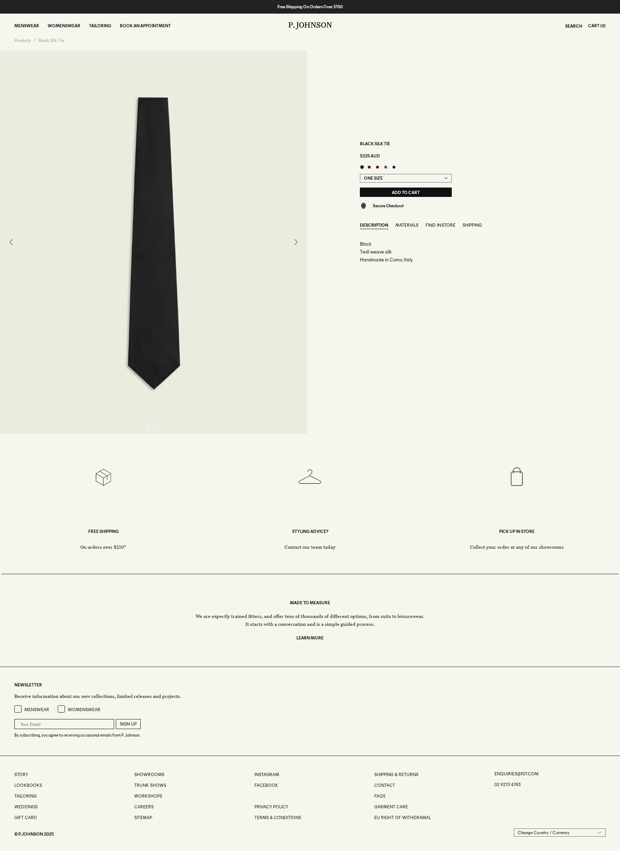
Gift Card (25, 817)
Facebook (266, 785)
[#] (254, 796)
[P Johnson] (310, 25)
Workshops (148, 796)
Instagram (266, 774)
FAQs (379, 796)
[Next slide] (295, 242)
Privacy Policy (271, 806)
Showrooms (149, 774)
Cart (594, 25)
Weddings (26, 806)
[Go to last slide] (11, 242)
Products (22, 40)
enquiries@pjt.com (516, 773)
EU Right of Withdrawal (402, 817)
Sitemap (143, 817)
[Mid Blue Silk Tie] (385, 167)
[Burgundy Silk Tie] (369, 167)
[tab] (149, 427)
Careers (144, 806)
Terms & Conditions (277, 817)
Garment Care (391, 806)
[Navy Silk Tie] (394, 167)
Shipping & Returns (396, 774)
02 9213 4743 (507, 784)
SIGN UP (128, 724)
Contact (384, 785)
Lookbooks (28, 785)
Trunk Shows (150, 785)
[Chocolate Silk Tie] (377, 167)
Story (21, 774)
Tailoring (25, 796)
